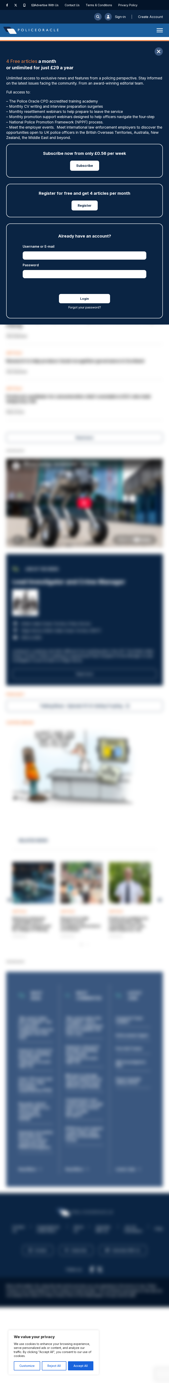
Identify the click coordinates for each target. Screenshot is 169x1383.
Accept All (81, 1365)
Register (85, 205)
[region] (53, 1352)
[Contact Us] (33, 5)
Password (31, 265)
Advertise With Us (46, 5)
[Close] (159, 51)
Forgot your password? (84, 307)
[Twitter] (15, 5)
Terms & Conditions (99, 5)
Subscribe (84, 166)
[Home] (31, 30)
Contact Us (72, 5)
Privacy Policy (127, 5)
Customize (27, 1365)
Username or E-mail (38, 246)
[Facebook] (7, 5)
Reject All (54, 1365)
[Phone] (24, 5)
